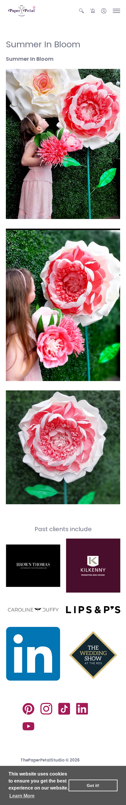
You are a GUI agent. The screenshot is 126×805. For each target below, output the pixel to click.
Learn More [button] (22, 795)
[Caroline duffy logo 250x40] (33, 609)
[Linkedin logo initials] (33, 654)
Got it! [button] (93, 785)
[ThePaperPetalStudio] (22, 11)
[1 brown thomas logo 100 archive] (33, 566)
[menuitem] (81, 11)
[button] (81, 11)
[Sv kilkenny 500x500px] (93, 566)
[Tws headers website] (93, 654)
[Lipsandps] (93, 610)
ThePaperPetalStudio (42, 760)
